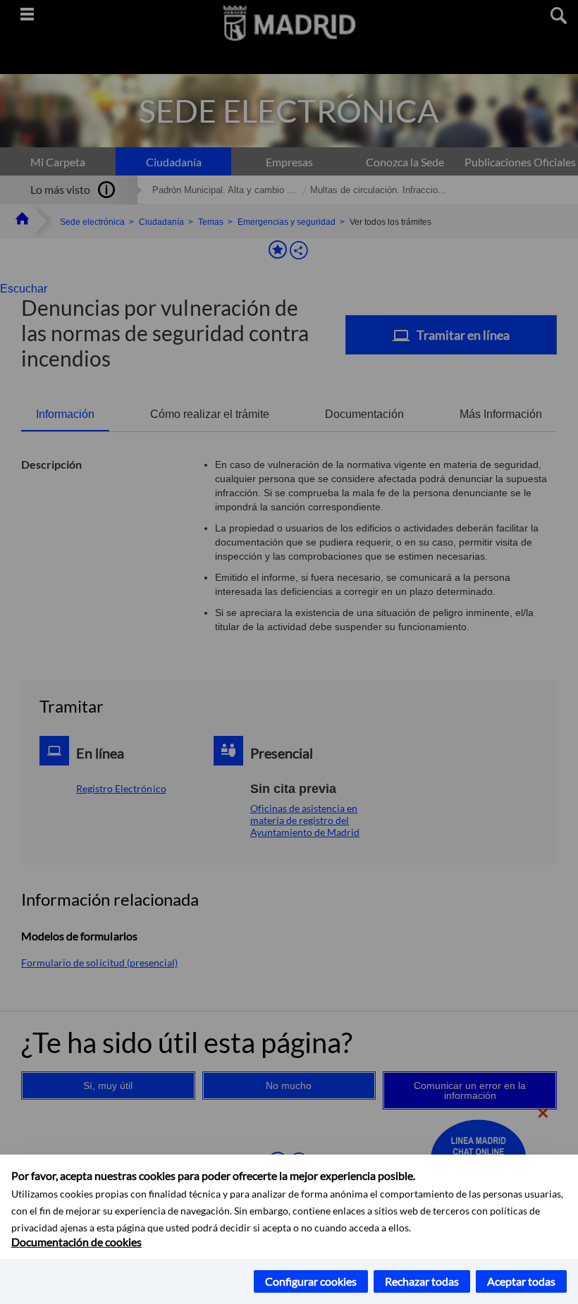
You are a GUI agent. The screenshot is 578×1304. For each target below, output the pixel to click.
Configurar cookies (311, 1281)
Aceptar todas (521, 1281)
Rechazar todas (422, 1281)
